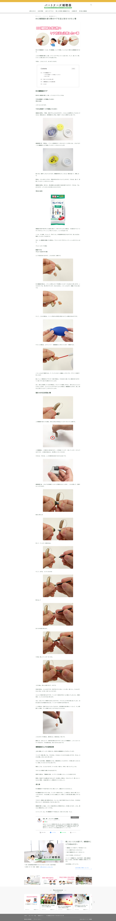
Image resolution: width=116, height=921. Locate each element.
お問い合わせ (32, 11)
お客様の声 (74, 11)
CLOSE (73, 68)
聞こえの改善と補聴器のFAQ (63, 11)
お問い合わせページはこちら (46, 866)
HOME (25, 915)
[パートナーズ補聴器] (58, 5)
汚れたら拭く (47, 76)
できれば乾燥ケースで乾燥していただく (52, 74)
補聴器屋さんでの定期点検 (49, 81)
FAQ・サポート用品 (32, 915)
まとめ (45, 84)
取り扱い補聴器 (83, 11)
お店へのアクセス (49, 11)
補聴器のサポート (54, 16)
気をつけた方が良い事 (48, 79)
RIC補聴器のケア (47, 72)
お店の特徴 (40, 11)
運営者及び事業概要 (27, 919)
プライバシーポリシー (38, 919)
